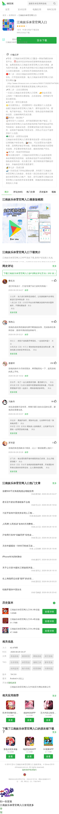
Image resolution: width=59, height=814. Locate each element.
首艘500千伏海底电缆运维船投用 (18, 490)
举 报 (1, 810)
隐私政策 (12, 682)
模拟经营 (26, 656)
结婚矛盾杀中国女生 (11, 589)
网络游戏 (37, 656)
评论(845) (18, 191)
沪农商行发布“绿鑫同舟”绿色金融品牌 (18, 534)
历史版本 (43, 191)
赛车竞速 (48, 662)
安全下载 (42, 40)
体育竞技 (26, 662)
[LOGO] (7, 3)
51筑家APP (48, 749)
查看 (10, 719)
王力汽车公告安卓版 (48, 712)
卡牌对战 (48, 668)
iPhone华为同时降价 (12, 556)
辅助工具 (37, 662)
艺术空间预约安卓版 (10, 712)
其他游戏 (14, 656)
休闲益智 (14, 668)
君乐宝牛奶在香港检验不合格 (16, 501)
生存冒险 (14, 662)
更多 (54, 266)
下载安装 (35, 29)
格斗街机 (26, 668)
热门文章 (30, 191)
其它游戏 (48, 656)
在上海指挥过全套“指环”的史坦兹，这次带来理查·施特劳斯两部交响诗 (18, 578)
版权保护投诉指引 (29, 769)
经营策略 (37, 668)
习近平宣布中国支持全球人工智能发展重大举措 (18, 512)
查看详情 (49, 611)
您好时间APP (30, 712)
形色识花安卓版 (10, 749)
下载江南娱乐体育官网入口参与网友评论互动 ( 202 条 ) (29, 273)
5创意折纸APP (29, 749)
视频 (54, 191)
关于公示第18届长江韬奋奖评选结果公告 (18, 567)
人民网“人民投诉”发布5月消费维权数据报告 (18, 523)
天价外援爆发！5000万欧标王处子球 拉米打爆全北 (18, 545)
